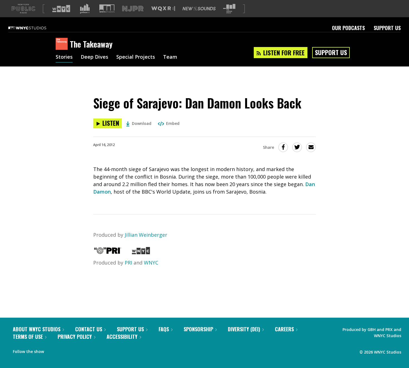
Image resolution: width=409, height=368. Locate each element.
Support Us (387, 27)
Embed (172, 123)
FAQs (164, 329)
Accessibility (122, 336)
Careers (284, 329)
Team (170, 57)
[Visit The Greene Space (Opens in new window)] (229, 9)
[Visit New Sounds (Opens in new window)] (199, 9)
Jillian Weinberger (146, 234)
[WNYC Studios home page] (34, 27)
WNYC (151, 262)
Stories (64, 57)
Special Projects (135, 57)
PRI (128, 262)
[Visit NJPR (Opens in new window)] (133, 9)
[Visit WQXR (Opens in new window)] (163, 8)
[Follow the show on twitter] (62, 350)
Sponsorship (198, 329)
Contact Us (88, 329)
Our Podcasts (348, 27)
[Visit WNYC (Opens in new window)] (61, 8)
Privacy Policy (75, 336)
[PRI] (107, 252)
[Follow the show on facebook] (52, 350)
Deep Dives (94, 57)
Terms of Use (28, 336)
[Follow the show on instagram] (73, 350)
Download (141, 123)
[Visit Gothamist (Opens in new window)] (85, 9)
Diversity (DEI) (244, 329)
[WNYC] (141, 252)
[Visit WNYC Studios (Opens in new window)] (107, 8)
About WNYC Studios (36, 329)
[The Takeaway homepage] (63, 44)
